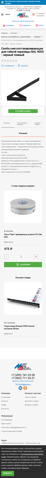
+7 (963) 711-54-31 (23, 378)
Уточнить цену (23, 111)
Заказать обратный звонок (23, 21)
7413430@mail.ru (23, 384)
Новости (4, 401)
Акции (3, 405)
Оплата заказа (30, 397)
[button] (23, 61)
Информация (7, 416)
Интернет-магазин (33, 393)
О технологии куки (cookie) (11, 431)
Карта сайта (6, 424)
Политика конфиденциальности (13, 427)
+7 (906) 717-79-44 (23, 10)
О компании (5, 397)
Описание (7, 123)
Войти (40, 25)
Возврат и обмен (31, 405)
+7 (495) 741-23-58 (23, 375)
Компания (5, 393)
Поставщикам (6, 420)
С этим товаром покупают (22, 123)
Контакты (5, 409)
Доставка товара (32, 401)
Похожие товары (38, 123)
